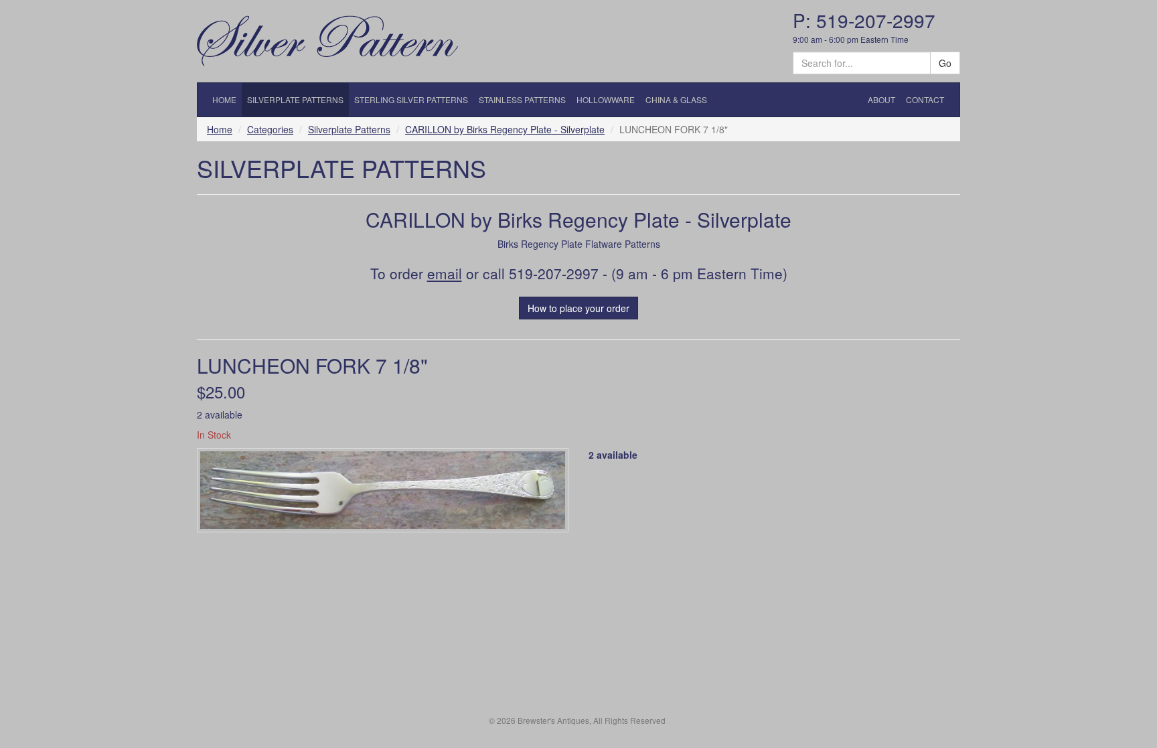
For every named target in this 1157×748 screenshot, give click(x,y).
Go (945, 63)
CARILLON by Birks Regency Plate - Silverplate (505, 129)
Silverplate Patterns (349, 129)
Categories (270, 129)
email (444, 273)
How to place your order (578, 308)
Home (219, 129)
